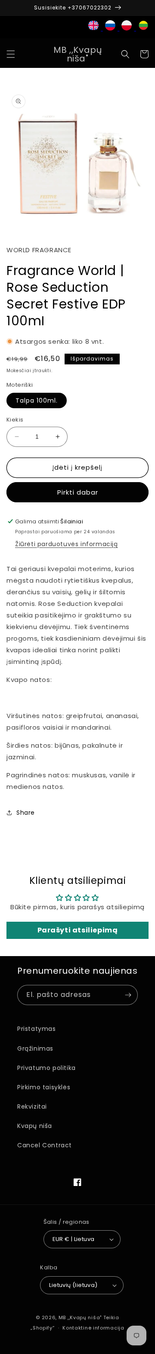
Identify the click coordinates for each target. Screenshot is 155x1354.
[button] (10, 54)
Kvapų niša (34, 1126)
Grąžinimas (35, 1048)
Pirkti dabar (77, 492)
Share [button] (25, 812)
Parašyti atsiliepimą (77, 930)
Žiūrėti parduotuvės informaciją (66, 544)
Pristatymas (36, 1028)
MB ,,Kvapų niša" (80, 1317)
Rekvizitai (32, 1106)
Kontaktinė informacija (93, 1327)
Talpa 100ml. (37, 400)
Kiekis (14, 420)
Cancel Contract (44, 1145)
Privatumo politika (46, 1068)
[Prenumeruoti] (127, 995)
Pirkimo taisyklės (43, 1087)
